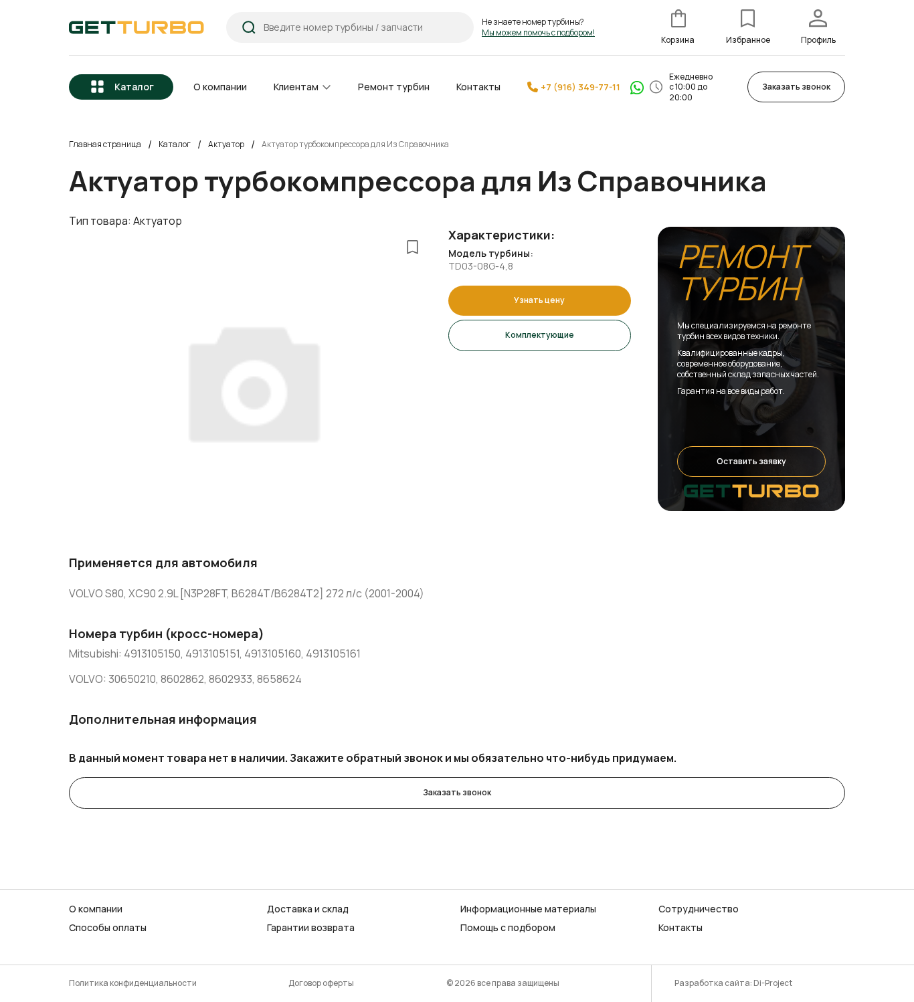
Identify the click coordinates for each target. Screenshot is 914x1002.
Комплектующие (539, 334)
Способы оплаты (108, 928)
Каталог (134, 86)
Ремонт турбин (394, 86)
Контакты (478, 86)
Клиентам (296, 86)
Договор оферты (321, 984)
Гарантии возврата (311, 928)
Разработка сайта (712, 984)
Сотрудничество (698, 909)
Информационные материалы (528, 909)
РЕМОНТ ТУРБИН (741, 272)
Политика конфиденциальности (133, 984)
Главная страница (105, 144)
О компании (220, 86)
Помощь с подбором (507, 928)
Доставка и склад (308, 909)
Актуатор (226, 144)
